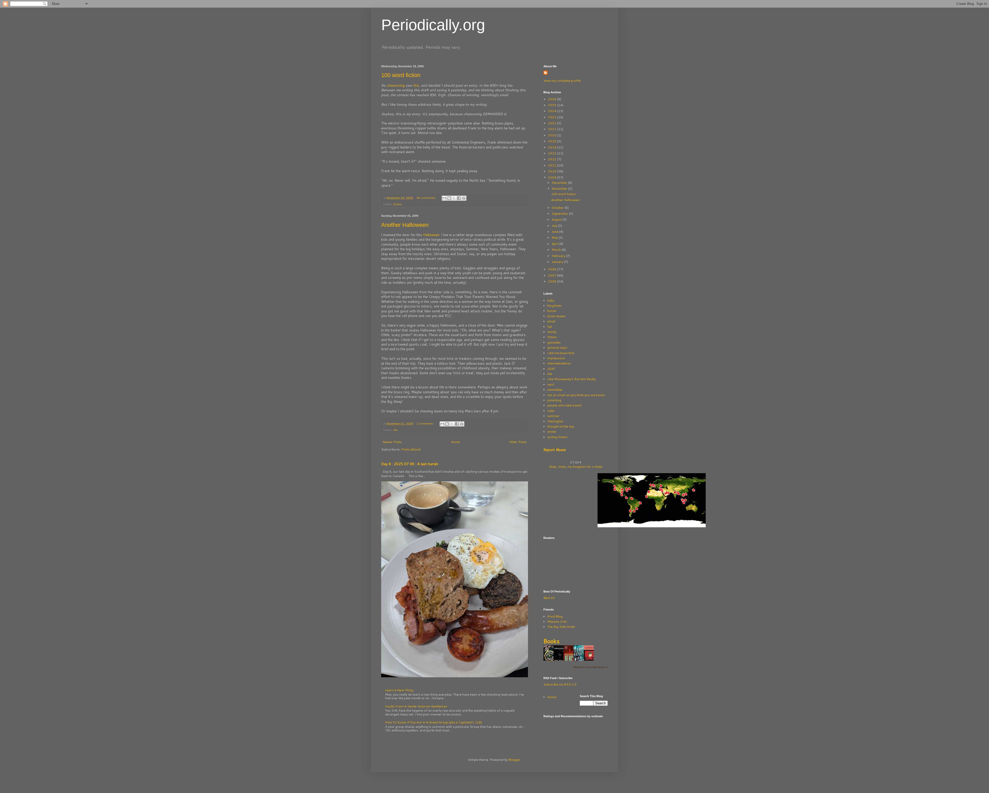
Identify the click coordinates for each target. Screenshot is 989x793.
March (557, 249)
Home (455, 442)
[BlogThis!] (449, 198)
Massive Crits (557, 621)
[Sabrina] (590, 660)
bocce (551, 310)
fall (549, 326)
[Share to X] (454, 198)
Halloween (431, 234)
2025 (552, 105)
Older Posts (518, 442)
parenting (554, 400)
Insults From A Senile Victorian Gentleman (416, 706)
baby (550, 300)
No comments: (427, 197)
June (555, 231)
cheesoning (396, 85)
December (560, 182)
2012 (552, 159)
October (558, 207)
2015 (552, 141)
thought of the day (560, 426)
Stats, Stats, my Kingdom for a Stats (575, 466)
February (559, 256)
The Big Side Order (561, 626)
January (558, 262)
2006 (552, 281)
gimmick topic (557, 347)
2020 (552, 135)
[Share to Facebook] (459, 198)
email (551, 321)
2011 (552, 165)
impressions (556, 358)
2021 (552, 129)
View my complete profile (562, 80)
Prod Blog (554, 616)
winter (552, 431)
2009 (552, 177)
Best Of (549, 598)
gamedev (554, 342)
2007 (552, 275)
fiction (397, 204)
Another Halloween (405, 225)
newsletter (555, 389)
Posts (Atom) (411, 449)
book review (556, 316)
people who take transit (564, 405)
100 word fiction (400, 75)
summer (553, 416)
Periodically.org (433, 25)
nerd (550, 384)
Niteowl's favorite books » (590, 667)
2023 (552, 117)
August (557, 219)
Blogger (514, 759)
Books (551, 641)
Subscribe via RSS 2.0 (559, 684)
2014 (552, 147)
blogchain (554, 305)
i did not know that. (561, 353)
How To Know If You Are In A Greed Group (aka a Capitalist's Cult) (433, 722)
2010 (552, 171)
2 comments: (425, 423)
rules (551, 410)
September (560, 213)
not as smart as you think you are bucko (576, 395)
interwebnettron (559, 363)
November (560, 188)
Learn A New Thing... (400, 690)
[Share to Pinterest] (463, 198)
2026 (552, 99)
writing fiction (557, 437)
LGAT (551, 368)
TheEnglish (555, 421)
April (555, 243)
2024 (552, 111)
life (395, 430)
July (555, 225)
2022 (552, 123)
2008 (552, 269)
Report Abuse (554, 449)
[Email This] (444, 198)
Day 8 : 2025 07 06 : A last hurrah (409, 463)
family (551, 332)
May (555, 237)
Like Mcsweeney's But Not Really (571, 379)
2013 (552, 153)
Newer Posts (392, 442)
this (416, 85)
